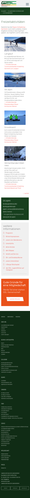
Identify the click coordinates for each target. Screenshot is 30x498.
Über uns (3, 322)
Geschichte (3, 333)
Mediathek (18, 317)
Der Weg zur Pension (5, 395)
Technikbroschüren (5, 442)
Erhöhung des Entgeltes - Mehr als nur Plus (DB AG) (11, 418)
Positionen (3, 331)
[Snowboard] (15, 118)
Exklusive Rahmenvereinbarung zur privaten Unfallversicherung (14, 427)
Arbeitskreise (10, 317)
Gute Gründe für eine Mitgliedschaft (14, 284)
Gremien (3, 329)
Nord (2, 349)
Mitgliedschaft (5, 451)
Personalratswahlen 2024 (6, 382)
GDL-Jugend (3, 11)
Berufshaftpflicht (4, 432)
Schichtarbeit (4, 413)
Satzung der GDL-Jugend (9, 217)
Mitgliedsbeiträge (5, 460)
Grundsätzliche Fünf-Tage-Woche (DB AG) (9, 416)
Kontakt (5, 488)
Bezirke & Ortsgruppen (7, 340)
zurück (26, 193)
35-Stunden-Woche (5, 411)
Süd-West (3, 354)
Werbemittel (3, 445)
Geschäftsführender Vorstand (7, 325)
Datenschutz (24, 488)
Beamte (3, 377)
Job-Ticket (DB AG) (5, 414)
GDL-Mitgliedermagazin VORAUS (7, 429)
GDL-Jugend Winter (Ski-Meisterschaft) (16, 11)
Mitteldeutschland (5, 347)
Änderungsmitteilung (5, 456)
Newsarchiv (3, 468)
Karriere (3, 317)
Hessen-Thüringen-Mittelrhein (7, 345)
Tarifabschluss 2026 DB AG (6, 407)
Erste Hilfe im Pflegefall (6, 397)
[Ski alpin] (15, 80)
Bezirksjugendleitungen (9, 206)
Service (3, 423)
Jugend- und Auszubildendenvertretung (13, 209)
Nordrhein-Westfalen (5, 352)
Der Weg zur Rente (5, 393)
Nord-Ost (3, 351)
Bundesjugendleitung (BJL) (10, 204)
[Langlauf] (15, 44)
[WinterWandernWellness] (15, 153)
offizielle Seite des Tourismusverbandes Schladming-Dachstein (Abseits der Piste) (14, 186)
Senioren (3, 389)
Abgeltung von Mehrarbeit (6, 384)
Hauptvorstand (4, 327)
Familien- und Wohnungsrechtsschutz (9, 436)
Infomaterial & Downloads (6, 409)
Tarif (2, 404)
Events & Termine (7, 212)
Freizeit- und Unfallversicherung (8, 438)
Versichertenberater (5, 444)
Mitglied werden (4, 454)
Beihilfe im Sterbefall (5, 430)
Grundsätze (3, 381)
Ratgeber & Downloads (6, 440)
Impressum (15, 488)
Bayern (2, 343)
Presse (3, 465)
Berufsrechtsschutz (5, 434)
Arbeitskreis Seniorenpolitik (7, 398)
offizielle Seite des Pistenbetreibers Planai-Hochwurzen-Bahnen (11, 104)
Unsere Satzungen (5, 335)
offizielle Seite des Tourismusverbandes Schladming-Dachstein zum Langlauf (14, 66)
